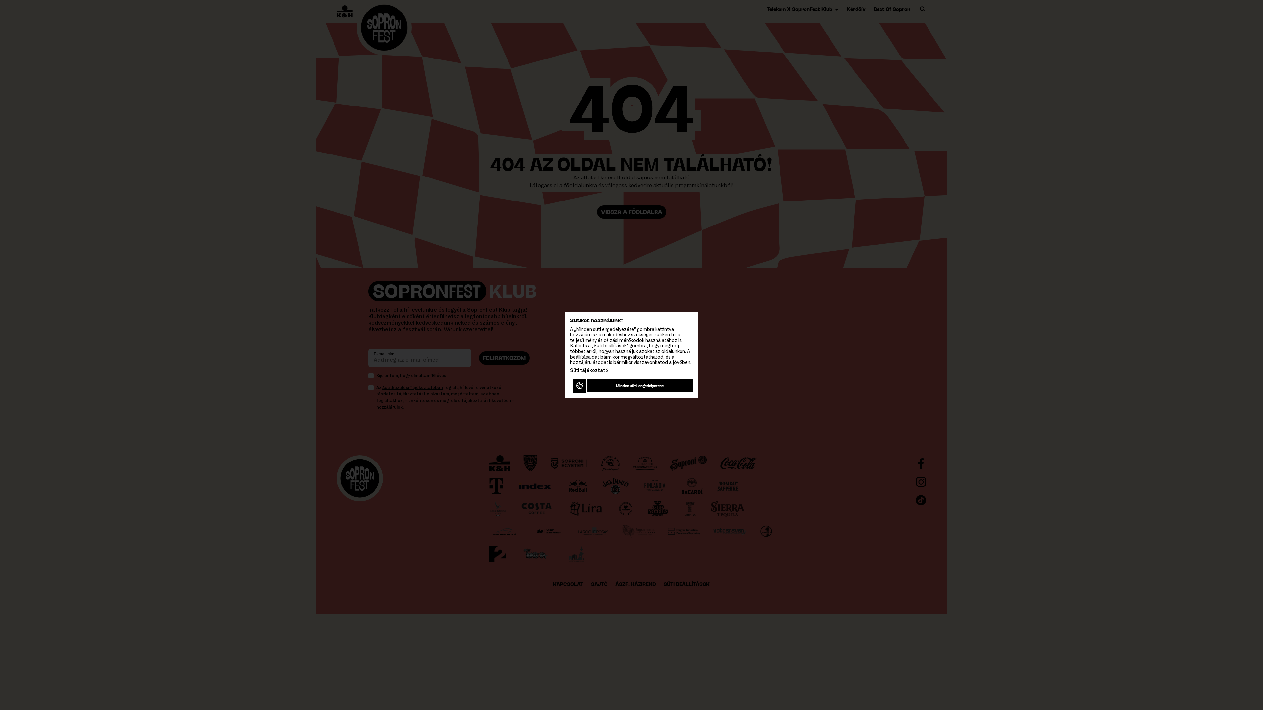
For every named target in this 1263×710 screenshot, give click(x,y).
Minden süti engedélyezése (640, 386)
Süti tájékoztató (589, 370)
